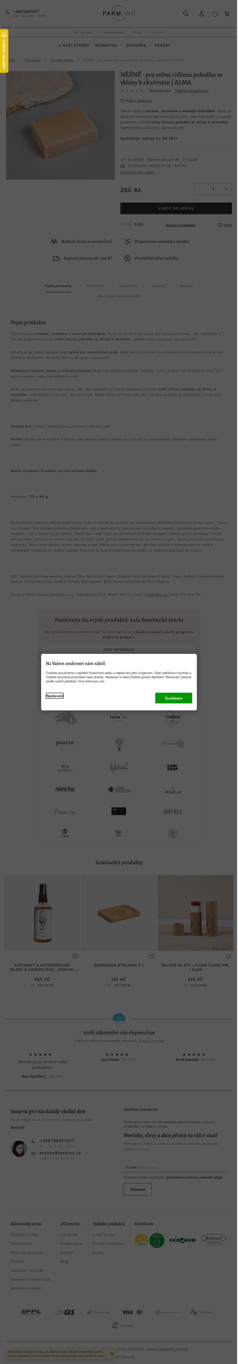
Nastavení (54, 695)
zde (101, 681)
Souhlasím (173, 698)
